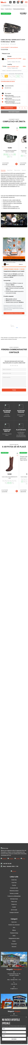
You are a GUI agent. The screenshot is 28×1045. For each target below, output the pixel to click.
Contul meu (14, 879)
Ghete (14, 935)
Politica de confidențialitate (14, 896)
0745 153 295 (14, 984)
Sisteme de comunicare (14, 924)
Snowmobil (14, 944)
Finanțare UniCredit (14, 912)
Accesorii (14, 946)
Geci (14, 927)
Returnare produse (14, 890)
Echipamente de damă (14, 938)
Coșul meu (14, 882)
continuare (13, 1039)
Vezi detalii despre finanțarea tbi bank (14, 313)
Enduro (14, 941)
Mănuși (14, 930)
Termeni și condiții (14, 893)
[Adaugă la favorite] (19, 107)
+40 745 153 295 (7, 863)
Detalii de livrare (8, 107)
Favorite (14, 885)
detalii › (24, 59)
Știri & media (14, 909)
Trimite (14, 390)
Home (2, 9)
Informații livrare (14, 899)
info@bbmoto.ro (14, 988)
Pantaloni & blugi (14, 933)
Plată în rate (14, 901)
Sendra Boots (8, 9)
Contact (14, 907)
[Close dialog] (26, 1017)
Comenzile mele (14, 888)
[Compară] (24, 107)
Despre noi (14, 904)
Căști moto (14, 922)
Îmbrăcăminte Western (19, 9)
